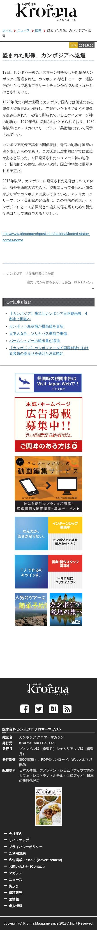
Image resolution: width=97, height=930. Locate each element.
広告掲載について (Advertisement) (35, 860)
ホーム (7, 30)
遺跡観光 (15, 893)
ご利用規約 (17, 853)
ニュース (23, 30)
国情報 (14, 899)
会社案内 (15, 834)
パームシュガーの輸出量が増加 (34, 341)
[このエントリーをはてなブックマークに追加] (53, 709)
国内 (38, 30)
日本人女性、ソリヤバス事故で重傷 (38, 333)
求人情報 (15, 906)
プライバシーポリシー (26, 847)
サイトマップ (19, 840)
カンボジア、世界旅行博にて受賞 (28, 273)
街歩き (14, 886)
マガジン (15, 873)
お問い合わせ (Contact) (27, 866)
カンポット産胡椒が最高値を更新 (36, 326)
